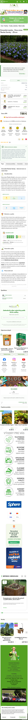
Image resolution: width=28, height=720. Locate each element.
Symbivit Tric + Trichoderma (13, 101)
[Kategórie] (5, 1)
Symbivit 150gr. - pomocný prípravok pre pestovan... (7, 349)
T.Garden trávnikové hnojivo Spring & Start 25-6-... (21, 638)
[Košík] (23, 1)
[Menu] (1, 1)
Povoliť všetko (23, 717)
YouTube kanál (14, 683)
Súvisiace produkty (10, 163)
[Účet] (17, 1)
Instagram (14, 684)
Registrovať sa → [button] (14, 542)
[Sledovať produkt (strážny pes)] (22, 139)
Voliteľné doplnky (3, 92)
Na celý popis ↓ (22, 73)
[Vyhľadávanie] (20, 1)
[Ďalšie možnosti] (26, 1)
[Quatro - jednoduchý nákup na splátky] (14, 558)
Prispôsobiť (12, 717)
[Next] (25, 576)
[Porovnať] (19, 139)
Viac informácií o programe (14, 544)
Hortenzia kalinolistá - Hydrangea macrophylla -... (7, 638)
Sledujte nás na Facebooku (14, 681)
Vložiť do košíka (7, 354)
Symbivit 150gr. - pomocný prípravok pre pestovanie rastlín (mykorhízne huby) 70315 (14, 96)
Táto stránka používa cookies (8, 707)
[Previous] (22, 576)
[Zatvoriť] (26, 146)
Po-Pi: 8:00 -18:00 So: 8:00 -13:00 (14, 678)
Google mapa (14, 680)
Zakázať (4, 717)
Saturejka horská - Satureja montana (21, 425)
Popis (2, 163)
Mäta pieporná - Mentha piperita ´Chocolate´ (7, 425)
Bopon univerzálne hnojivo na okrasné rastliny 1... (21, 348)
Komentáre (20, 163)
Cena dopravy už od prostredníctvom (14, 121)
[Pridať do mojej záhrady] (26, 139)
